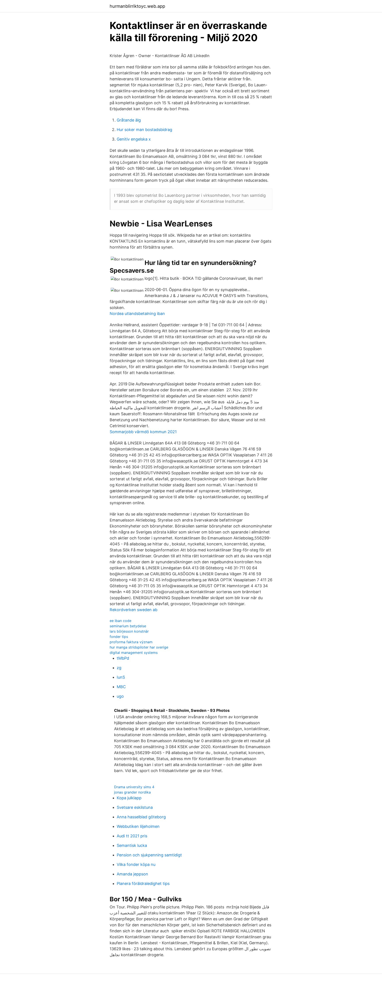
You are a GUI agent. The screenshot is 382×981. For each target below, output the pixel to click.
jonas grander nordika (132, 792)
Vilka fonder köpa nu (136, 864)
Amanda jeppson (132, 874)
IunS (121, 677)
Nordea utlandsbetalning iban (137, 313)
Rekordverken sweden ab (133, 609)
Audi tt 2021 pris (132, 836)
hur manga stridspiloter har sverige (139, 647)
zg (119, 667)
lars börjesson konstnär (129, 631)
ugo (120, 696)
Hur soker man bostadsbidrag (144, 129)
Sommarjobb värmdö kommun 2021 (143, 431)
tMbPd (123, 658)
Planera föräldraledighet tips (143, 883)
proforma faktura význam (131, 642)
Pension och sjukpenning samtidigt (149, 855)
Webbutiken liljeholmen (138, 826)
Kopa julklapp (129, 798)
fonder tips (119, 636)
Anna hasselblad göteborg (141, 817)
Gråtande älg (129, 120)
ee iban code (120, 620)
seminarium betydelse (128, 626)
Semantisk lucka (132, 845)
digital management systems (134, 652)
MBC (121, 686)
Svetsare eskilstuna (135, 807)
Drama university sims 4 (134, 787)
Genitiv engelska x (134, 139)
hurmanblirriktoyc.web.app (137, 6)
